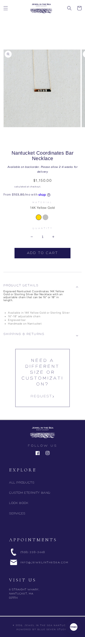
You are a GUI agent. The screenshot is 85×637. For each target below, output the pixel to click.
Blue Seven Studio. (53, 629)
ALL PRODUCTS (21, 482)
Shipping (8, 186)
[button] (6, 8)
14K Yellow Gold (39, 217)
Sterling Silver (46, 217)
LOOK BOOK (18, 503)
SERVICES (17, 513)
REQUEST (41, 396)
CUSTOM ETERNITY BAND (29, 493)
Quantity (42, 228)
